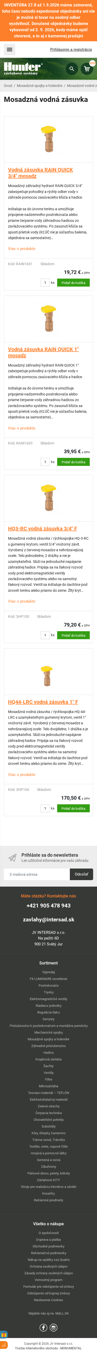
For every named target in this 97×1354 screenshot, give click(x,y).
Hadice (48, 1053)
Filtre (48, 1079)
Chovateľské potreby (49, 1120)
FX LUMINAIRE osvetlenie (48, 979)
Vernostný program (48, 1280)
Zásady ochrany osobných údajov (48, 1273)
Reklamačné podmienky (48, 1253)
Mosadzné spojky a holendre (39, 86)
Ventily (49, 1073)
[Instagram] (53, 1327)
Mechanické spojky (48, 1032)
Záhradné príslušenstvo (48, 1046)
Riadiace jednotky (49, 1006)
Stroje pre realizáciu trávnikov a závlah (48, 1187)
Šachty (48, 1066)
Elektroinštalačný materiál (49, 1099)
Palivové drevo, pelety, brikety (48, 1173)
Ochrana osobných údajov (49, 1266)
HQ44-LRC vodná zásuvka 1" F (43, 702)
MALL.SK (62, 1313)
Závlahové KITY (48, 1180)
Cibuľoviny (48, 1167)
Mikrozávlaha (48, 1086)
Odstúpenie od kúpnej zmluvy (48, 1293)
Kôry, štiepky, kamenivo (48, 1133)
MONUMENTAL (70, 1348)
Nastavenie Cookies (48, 1300)
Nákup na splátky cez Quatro (49, 1260)
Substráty (49, 1126)
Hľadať (72, 69)
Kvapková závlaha (48, 1059)
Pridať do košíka (73, 283)
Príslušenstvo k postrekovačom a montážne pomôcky (49, 1026)
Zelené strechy (48, 1106)
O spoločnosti (49, 1233)
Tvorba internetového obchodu (36, 1348)
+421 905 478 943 (49, 906)
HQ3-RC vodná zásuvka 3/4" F (42, 528)
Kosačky (48, 1193)
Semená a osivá (48, 1160)
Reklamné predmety (48, 1200)
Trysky (49, 992)
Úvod (8, 86)
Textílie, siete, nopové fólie (48, 1146)
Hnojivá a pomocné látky (48, 1153)
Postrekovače (49, 985)
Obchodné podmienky (48, 1246)
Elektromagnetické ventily (48, 999)
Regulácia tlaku (48, 1012)
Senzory (48, 1019)
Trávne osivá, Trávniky (48, 1140)
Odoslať (81, 874)
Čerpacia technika (48, 1113)
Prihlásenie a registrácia (71, 49)
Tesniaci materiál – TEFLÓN (48, 1093)
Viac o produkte (21, 248)
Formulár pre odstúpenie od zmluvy (48, 1286)
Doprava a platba (48, 1240)
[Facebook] (43, 1327)
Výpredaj (48, 972)
